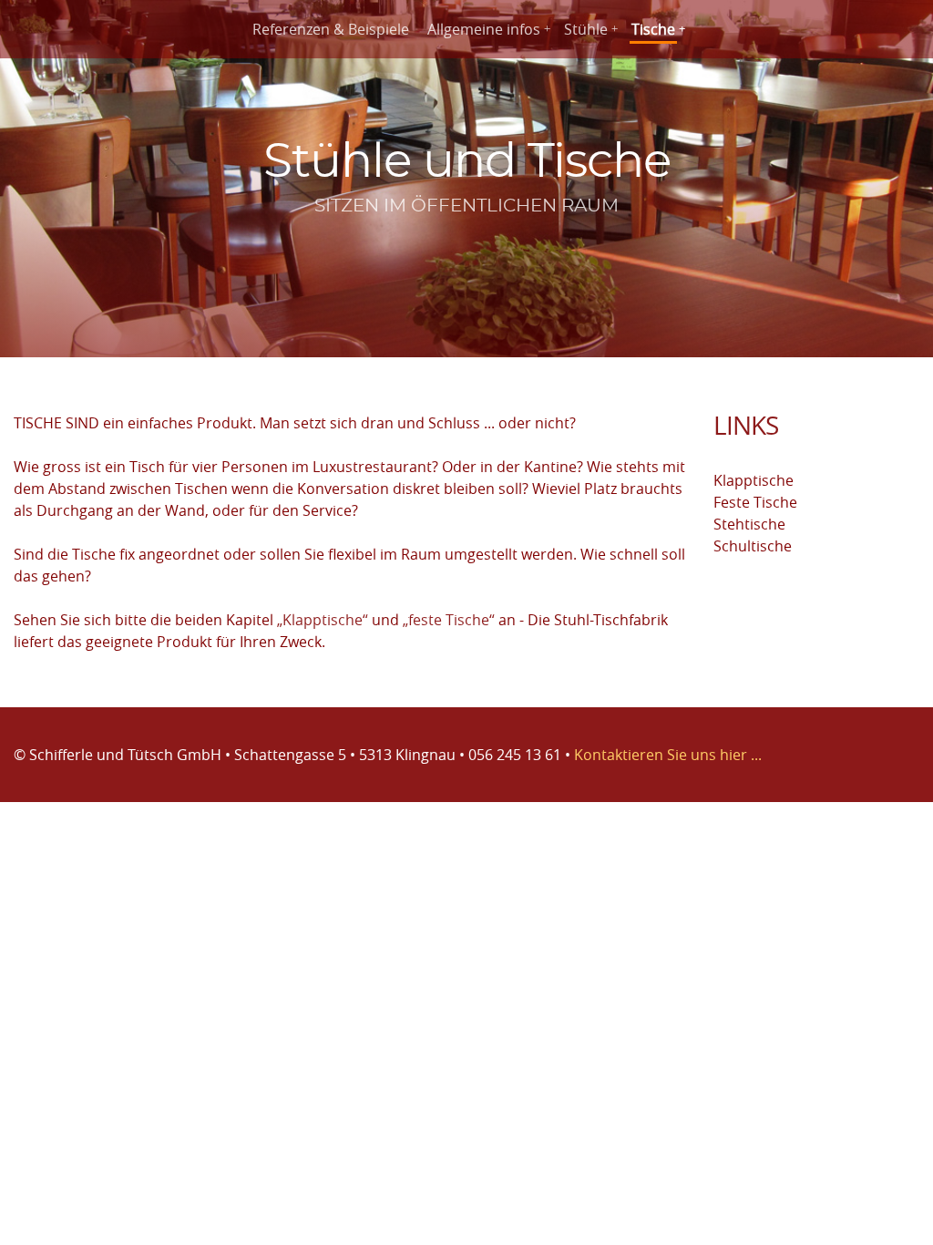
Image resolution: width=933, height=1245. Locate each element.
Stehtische (749, 524)
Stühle (586, 29)
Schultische (752, 546)
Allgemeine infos (483, 29)
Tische (653, 29)
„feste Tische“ (449, 620)
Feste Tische (755, 502)
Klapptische (753, 480)
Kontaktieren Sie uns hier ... (668, 755)
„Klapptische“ (322, 620)
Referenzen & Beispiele (330, 29)
